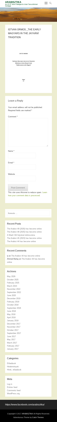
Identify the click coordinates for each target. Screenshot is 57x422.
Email (11, 163)
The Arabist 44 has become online (21, 241)
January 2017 (12, 349)
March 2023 (12, 286)
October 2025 (12, 280)
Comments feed (13, 390)
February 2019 (13, 302)
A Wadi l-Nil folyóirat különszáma (21, 235)
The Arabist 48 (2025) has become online (24, 232)
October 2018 (12, 305)
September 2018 (14, 308)
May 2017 (11, 339)
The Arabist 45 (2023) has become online (24, 238)
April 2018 (11, 317)
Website (11, 174)
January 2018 (12, 320)
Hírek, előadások (14, 370)
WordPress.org (13, 393)
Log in (9, 384)
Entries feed (12, 387)
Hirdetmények (13, 366)
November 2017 (13, 327)
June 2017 (11, 336)
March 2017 (12, 343)
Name (11, 151)
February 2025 (13, 283)
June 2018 (11, 311)
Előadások (11, 363)
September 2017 (14, 333)
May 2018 (11, 314)
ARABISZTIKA (13, 2)
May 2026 (11, 276)
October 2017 (12, 330)
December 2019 (13, 298)
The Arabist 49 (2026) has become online (24, 229)
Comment (13, 117)
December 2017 (13, 324)
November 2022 (13, 289)
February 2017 (13, 346)
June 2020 (11, 295)
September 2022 (14, 292)
